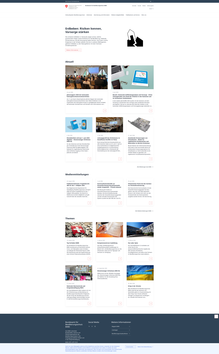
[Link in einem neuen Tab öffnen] (89, 326)
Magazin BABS (115, 326)
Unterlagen (115, 330)
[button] (75, 15)
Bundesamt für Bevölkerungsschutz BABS (96, 5)
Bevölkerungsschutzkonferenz (120, 333)
